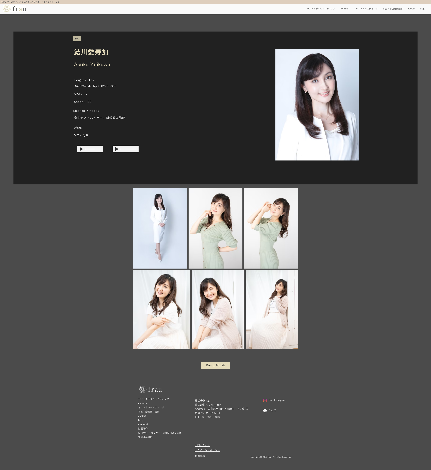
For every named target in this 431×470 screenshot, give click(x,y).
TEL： (198, 417)
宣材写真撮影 (145, 437)
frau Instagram (277, 400)
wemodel (143, 424)
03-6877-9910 (211, 417)
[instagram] (265, 400)
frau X (272, 410)
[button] (207, 450)
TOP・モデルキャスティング (153, 399)
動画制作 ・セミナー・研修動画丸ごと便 (159, 433)
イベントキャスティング (151, 407)
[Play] (81, 149)
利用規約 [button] (200, 456)
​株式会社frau (202, 400)
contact (142, 416)
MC (77, 38)
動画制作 (143, 428)
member (142, 403)
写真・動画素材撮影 (148, 411)
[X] (265, 410)
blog (140, 420)
